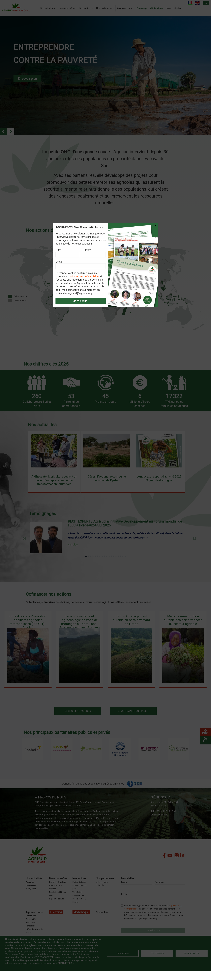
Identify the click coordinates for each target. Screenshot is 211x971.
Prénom (86, 249)
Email (59, 261)
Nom (58, 249)
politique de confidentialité (83, 276)
